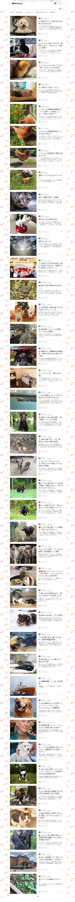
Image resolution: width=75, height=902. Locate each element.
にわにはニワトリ (29, 12)
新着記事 (12, 12)
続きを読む (52, 12)
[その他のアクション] (62, 18)
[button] (55, 3)
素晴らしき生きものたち (42, 12)
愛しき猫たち (20, 12)
